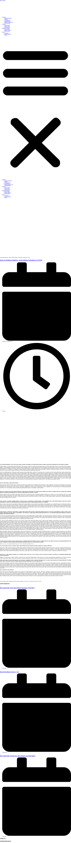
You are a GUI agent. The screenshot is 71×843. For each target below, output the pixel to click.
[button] (35, 107)
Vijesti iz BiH (6, 26)
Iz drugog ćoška (7, 27)
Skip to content (2, 0)
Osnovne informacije (8, 18)
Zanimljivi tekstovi (7, 34)
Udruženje (4, 17)
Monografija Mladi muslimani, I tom (9, 672)
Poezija (5, 35)
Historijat (6, 19)
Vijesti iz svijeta (7, 25)
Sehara (3, 32)
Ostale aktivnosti (7, 23)
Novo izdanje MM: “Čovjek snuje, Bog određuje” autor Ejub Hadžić (17, 756)
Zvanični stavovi (7, 20)
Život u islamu (6, 29)
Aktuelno (3, 24)
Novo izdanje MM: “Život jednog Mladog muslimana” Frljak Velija (17, 587)
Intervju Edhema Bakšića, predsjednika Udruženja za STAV (21, 260)
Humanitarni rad (7, 21)
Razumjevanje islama (6, 28)
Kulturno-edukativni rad (8, 22)
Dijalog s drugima (7, 30)
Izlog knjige (6, 33)
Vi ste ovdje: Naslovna (4, 257)
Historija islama (7, 31)
